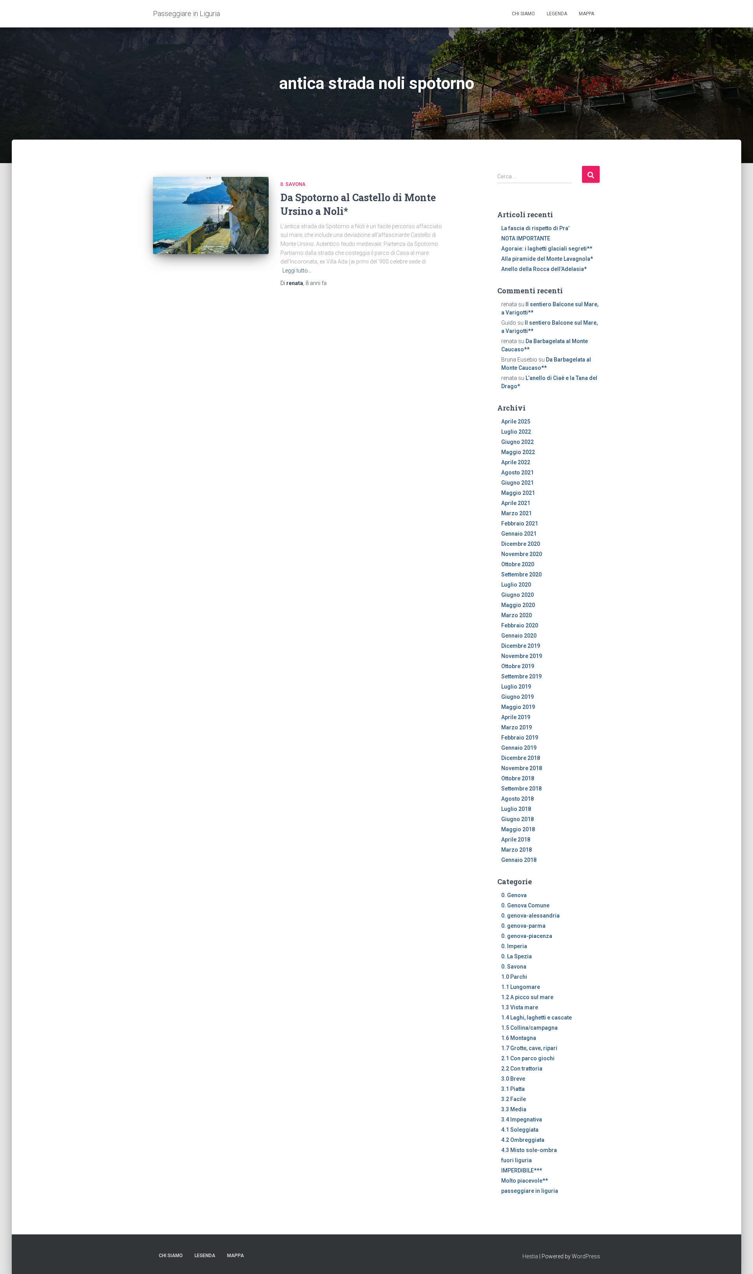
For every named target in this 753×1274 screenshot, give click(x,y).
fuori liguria (516, 1160)
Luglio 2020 (516, 585)
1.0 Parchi (514, 977)
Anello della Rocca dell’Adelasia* (544, 269)
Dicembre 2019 (520, 646)
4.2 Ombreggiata (522, 1140)
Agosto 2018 (517, 799)
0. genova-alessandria (530, 915)
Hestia (530, 1256)
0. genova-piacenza (526, 936)
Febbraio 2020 (519, 625)
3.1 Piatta (513, 1089)
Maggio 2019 (518, 707)
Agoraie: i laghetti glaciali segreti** (546, 248)
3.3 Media (513, 1109)
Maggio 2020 (518, 605)
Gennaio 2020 (519, 635)
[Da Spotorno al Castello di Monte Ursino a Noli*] (211, 215)
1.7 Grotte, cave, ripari (529, 1048)
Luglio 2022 (516, 432)
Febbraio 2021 (519, 523)
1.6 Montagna (518, 1038)
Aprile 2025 (515, 421)
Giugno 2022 (517, 442)
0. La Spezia (516, 956)
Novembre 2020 (521, 554)
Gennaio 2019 (519, 748)
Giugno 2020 (517, 595)
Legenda (557, 13)
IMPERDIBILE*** (521, 1170)
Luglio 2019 (516, 686)
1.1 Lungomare (520, 987)
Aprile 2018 (515, 839)
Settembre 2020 (521, 574)
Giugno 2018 (517, 819)
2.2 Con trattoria (521, 1068)
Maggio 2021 (518, 493)
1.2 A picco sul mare (527, 997)
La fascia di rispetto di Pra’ (535, 228)
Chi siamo (523, 13)
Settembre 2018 (521, 788)
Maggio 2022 (518, 452)
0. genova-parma (523, 926)
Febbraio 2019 (519, 737)
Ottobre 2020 (517, 564)
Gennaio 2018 (519, 860)
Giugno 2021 (517, 483)
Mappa (586, 13)
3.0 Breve (513, 1079)
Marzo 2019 (516, 727)
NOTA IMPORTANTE (525, 238)
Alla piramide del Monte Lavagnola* (547, 259)
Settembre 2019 (521, 676)
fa (316, 283)
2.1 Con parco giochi (528, 1058)
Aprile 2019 (515, 717)
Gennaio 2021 (519, 534)
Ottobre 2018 (517, 778)
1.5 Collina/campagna (529, 1028)
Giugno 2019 (517, 697)
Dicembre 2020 (520, 544)
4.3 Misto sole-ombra (529, 1150)
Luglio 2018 (516, 809)
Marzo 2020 (516, 615)
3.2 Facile (513, 1099)
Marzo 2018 (516, 850)
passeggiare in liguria (529, 1191)
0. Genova (514, 895)
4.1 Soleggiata (519, 1130)
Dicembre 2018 (520, 758)
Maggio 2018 (518, 829)
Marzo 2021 (516, 513)
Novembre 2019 (521, 656)
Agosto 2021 (517, 472)
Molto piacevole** (524, 1181)
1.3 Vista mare (519, 1007)
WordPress (586, 1256)
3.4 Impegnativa (521, 1119)
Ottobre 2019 (517, 666)
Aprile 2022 (515, 462)
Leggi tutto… (296, 270)
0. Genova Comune (525, 905)
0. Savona (293, 184)
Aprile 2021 (515, 503)
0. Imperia (514, 946)
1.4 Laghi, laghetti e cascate (536, 1017)
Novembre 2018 (521, 768)
